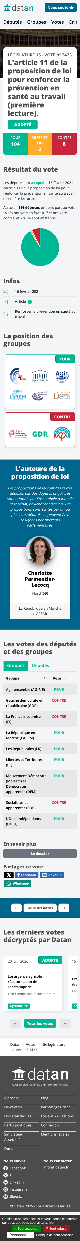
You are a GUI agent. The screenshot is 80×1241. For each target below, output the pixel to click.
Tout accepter (28, 1228)
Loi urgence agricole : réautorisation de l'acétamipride (26, 981)
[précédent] (15, 1023)
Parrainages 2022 (55, 1107)
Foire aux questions (57, 1116)
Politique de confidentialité (54, 1235)
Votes (57, 22)
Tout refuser (58, 1228)
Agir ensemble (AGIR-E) (25, 689)
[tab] (15, 666)
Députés (12, 22)
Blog (44, 1097)
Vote (57, 678)
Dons (8, 1148)
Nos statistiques (17, 1116)
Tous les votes (40, 1023)
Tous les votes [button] (40, 908)
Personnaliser (21, 1235)
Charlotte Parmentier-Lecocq (40, 578)
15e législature (53, 1044)
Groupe (13, 678)
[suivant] (65, 1023)
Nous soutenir (61, 7)
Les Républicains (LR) (23, 748)
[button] (30, 301)
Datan (15, 1044)
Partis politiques (18, 1125)
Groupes (36, 22)
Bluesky (15, 1196)
